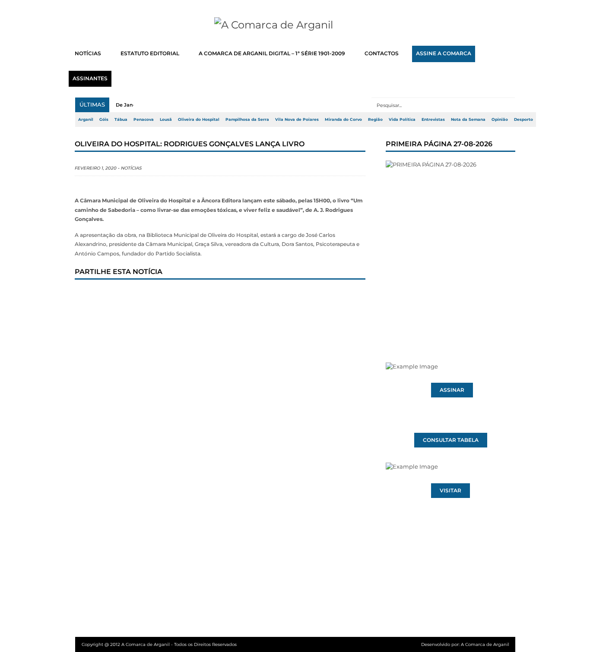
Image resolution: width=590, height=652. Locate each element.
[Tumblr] (174, 296)
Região (375, 119)
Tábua (120, 119)
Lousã (166, 119)
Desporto (523, 119)
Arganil (85, 119)
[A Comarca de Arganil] (295, 25)
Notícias (131, 168)
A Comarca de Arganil (485, 644)
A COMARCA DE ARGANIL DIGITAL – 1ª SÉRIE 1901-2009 (272, 53)
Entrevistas (433, 119)
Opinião (500, 119)
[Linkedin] (203, 296)
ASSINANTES (90, 79)
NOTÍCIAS (88, 53)
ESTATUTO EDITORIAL (150, 53)
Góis (103, 119)
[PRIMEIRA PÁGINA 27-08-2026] (450, 245)
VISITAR (450, 491)
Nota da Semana (468, 119)
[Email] (260, 296)
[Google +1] (146, 296)
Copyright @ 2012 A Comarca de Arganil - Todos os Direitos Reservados (159, 644)
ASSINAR (452, 390)
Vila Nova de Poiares (297, 119)
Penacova (143, 119)
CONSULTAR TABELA (451, 440)
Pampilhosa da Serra (247, 119)
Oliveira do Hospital (198, 119)
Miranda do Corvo (343, 119)
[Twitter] (117, 296)
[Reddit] (231, 296)
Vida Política (402, 119)
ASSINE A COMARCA (443, 53)
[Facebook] (89, 296)
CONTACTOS (382, 53)
